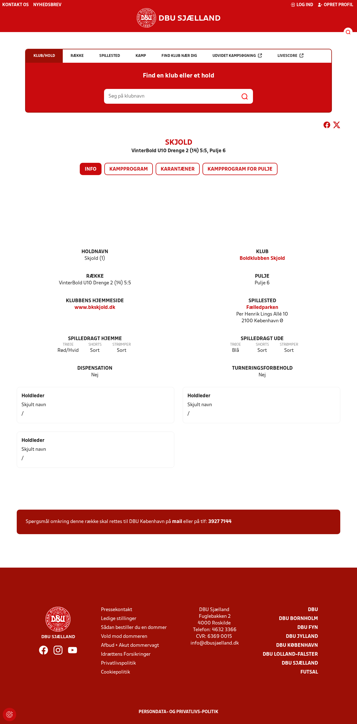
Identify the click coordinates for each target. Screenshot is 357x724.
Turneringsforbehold (262, 368)
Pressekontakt (116, 609)
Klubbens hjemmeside (95, 301)
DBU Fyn (307, 627)
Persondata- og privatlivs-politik (178, 712)
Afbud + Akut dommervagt (130, 645)
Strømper (121, 345)
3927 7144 (219, 521)
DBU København (297, 645)
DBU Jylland (302, 636)
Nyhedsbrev (47, 5)
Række (95, 276)
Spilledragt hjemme (95, 338)
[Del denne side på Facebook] (327, 126)
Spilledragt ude (262, 338)
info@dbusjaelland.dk (214, 643)
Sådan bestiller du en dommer (134, 627)
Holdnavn (94, 252)
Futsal (309, 672)
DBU (313, 609)
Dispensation (94, 368)
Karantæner (178, 169)
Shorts (95, 345)
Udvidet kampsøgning (234, 56)
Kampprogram (128, 169)
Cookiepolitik (115, 672)
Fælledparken (262, 307)
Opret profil (338, 5)
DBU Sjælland (300, 663)
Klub (262, 252)
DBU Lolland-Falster (290, 654)
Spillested (262, 301)
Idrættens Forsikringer (126, 654)
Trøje (68, 345)
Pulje (262, 276)
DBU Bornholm (298, 618)
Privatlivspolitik (118, 663)
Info (91, 169)
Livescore (287, 56)
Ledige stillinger (118, 618)
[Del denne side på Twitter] (336, 126)
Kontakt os (15, 5)
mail (177, 521)
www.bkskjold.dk (94, 307)
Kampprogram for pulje (240, 169)
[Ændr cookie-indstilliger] (9, 714)
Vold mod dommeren (124, 636)
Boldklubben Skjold (262, 258)
